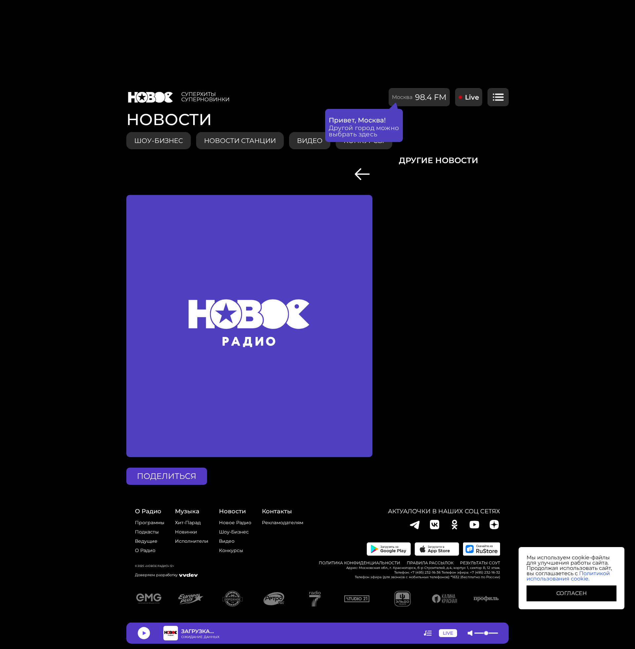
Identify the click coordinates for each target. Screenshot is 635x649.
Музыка (187, 511)
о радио (148, 511)
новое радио (235, 523)
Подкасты (147, 532)
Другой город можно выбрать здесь (364, 131)
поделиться (166, 476)
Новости (232, 511)
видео (309, 141)
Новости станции (240, 141)
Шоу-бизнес (158, 141)
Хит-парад (188, 523)
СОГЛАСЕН (571, 593)
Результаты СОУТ (480, 563)
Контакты (277, 511)
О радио (145, 550)
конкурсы (231, 550)
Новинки (186, 532)
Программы (149, 523)
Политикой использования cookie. (568, 576)
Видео (226, 541)
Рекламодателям (282, 523)
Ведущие (146, 541)
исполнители (191, 541)
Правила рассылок (430, 563)
